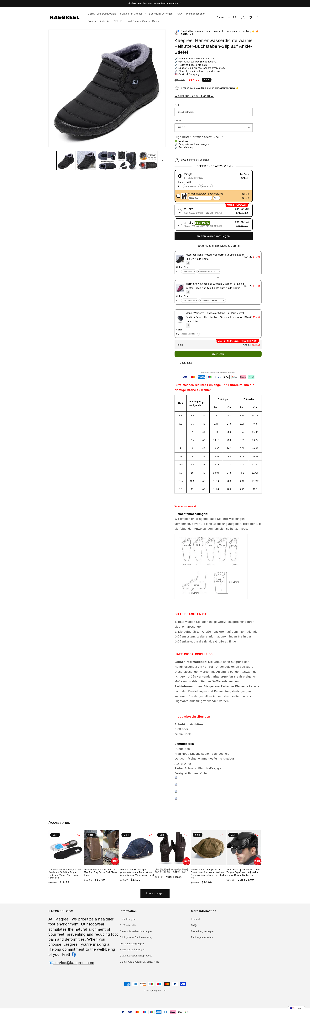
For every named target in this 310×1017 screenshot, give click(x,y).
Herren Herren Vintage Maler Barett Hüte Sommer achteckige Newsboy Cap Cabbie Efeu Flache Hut (208, 873)
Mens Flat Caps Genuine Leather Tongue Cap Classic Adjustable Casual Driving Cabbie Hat (243, 872)
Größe (178, 120)
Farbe (178, 105)
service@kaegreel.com (73, 962)
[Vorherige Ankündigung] (49, 3)
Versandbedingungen (132, 943)
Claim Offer (218, 354)
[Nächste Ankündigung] (260, 3)
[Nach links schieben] (52, 160)
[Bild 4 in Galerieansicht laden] (127, 160)
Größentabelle (128, 925)
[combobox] (296, 1008)
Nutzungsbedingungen (132, 949)
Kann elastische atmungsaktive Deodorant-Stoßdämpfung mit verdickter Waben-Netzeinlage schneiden (64, 873)
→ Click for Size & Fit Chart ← (194, 96)
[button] (132, 13)
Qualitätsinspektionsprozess (136, 955)
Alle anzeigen (155, 893)
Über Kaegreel (128, 919)
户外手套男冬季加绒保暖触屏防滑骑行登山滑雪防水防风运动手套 (171, 870)
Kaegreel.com (159, 990)
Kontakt (195, 919)
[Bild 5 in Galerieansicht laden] (148, 160)
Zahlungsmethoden (202, 937)
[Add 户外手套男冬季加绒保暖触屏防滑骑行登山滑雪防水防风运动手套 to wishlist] (186, 835)
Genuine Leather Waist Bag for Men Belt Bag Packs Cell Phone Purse (100, 872)
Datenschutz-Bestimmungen (136, 931)
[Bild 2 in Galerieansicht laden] (86, 160)
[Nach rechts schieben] (162, 160)
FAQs (194, 925)
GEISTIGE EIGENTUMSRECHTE (139, 961)
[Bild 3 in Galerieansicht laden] (107, 160)
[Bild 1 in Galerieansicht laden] (66, 160)
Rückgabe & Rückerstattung (136, 937)
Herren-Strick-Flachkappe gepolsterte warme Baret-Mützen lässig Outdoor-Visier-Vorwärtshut (137, 872)
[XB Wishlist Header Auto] (250, 17)
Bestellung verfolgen (202, 931)
